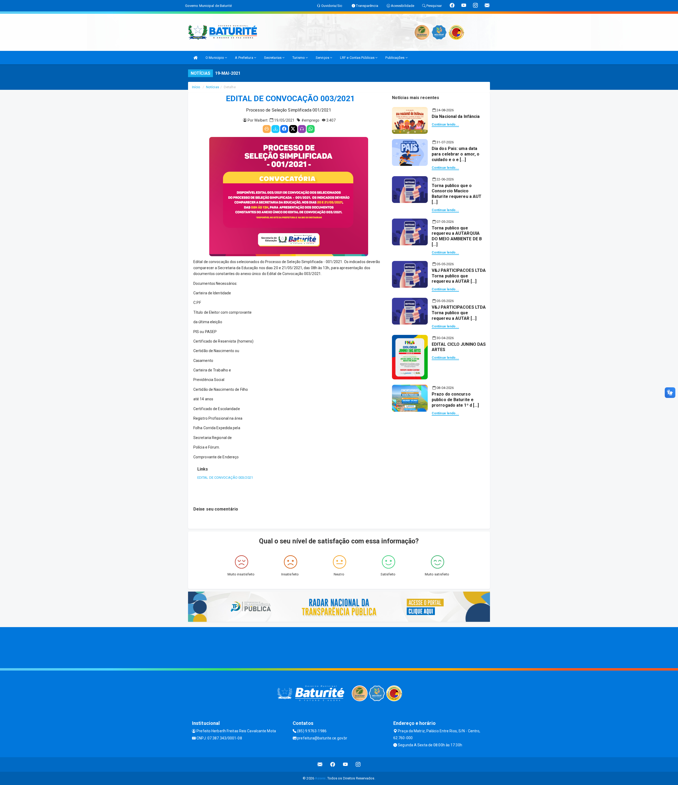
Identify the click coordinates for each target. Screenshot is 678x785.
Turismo (299, 58)
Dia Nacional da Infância (456, 116)
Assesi (320, 778)
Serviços (323, 58)
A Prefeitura (244, 58)
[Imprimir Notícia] (267, 129)
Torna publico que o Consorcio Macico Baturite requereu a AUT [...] (456, 194)
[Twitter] (293, 129)
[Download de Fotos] (275, 129)
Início (196, 87)
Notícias (212, 87)
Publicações (395, 58)
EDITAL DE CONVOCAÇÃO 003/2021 (225, 478)
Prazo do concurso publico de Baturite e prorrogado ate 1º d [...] (455, 400)
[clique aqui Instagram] (358, 764)
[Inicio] (195, 57)
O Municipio (215, 58)
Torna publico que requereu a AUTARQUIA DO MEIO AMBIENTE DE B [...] (457, 236)
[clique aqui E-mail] (320, 764)
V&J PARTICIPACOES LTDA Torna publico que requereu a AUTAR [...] (459, 276)
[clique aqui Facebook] (332, 764)
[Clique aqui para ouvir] (302, 129)
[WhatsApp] (311, 129)
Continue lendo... (445, 124)
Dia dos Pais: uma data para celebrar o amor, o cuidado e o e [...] (455, 154)
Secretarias (273, 58)
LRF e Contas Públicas (357, 58)
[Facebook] (284, 129)
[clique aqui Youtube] (345, 764)
